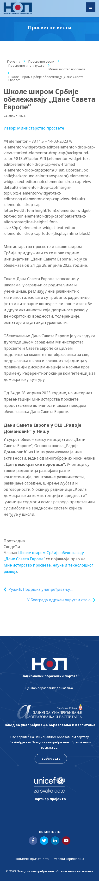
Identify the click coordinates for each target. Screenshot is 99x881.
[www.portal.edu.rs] (18, 8)
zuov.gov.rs (51, 758)
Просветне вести (41, 61)
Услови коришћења (69, 859)
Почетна (13, 61)
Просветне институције (26, 65)
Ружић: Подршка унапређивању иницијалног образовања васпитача (42, 589)
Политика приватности (32, 859)
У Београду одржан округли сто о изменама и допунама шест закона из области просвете (54, 600)
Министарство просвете (67, 69)
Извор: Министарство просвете (34, 128)
